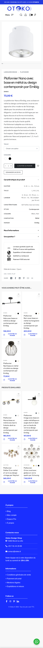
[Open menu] (9, 15)
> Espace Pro (11, 519)
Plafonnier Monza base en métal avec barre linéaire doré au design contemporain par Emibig (10, 425)
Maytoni (5, 465)
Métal (37, 218)
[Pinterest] (14, 601)
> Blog (8, 511)
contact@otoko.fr (14, 551)
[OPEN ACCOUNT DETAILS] (25, 15)
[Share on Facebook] (15, 278)
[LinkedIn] (18, 601)
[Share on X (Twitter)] (11, 278)
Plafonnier (24, 72)
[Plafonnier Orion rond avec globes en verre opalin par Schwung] (31, 453)
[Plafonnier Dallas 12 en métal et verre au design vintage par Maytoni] (11, 453)
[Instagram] (10, 601)
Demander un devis (13, 172)
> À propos (10, 523)
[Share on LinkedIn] (20, 278)
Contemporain (34, 209)
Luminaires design (10, 72)
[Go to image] (2, 63)
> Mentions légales (13, 583)
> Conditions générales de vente (18, 575)
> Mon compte (11, 515)
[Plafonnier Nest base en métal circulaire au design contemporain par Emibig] (11, 348)
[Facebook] (7, 601)
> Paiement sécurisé (14, 579)
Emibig (37, 223)
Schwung (26, 465)
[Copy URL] (32, 278)
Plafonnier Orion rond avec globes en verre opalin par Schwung (31, 471)
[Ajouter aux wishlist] (38, 166)
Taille (6, 144)
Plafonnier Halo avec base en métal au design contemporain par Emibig (10, 321)
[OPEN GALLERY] (21, 41)
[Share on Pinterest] (24, 278)
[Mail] (28, 278)
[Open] (35, 15)
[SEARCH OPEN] (21, 15)
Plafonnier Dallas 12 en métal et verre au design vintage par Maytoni (11, 471)
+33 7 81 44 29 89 (14, 546)
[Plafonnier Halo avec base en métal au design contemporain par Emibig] (11, 301)
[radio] (5, 158)
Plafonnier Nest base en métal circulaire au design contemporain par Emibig (10, 368)
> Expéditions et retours (15, 586)
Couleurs (7, 155)
